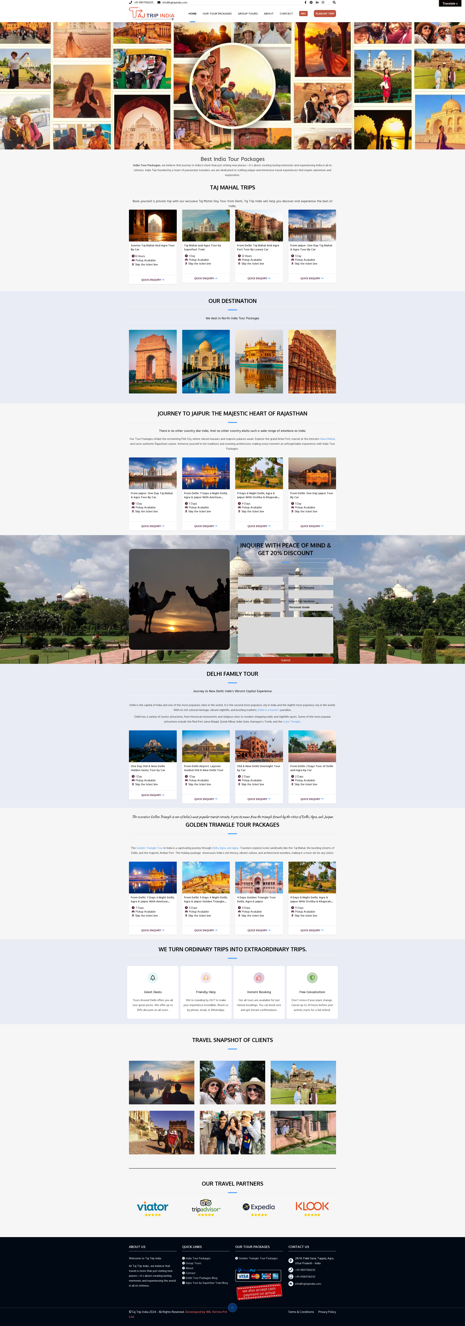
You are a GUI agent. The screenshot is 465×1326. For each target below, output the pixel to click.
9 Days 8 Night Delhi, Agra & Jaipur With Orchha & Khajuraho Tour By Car (258, 497)
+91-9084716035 (305, 1276)
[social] (305, 2)
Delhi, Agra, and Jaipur (225, 848)
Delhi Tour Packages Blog (201, 1278)
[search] (334, 2)
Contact (286, 13)
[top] (232, 1307)
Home (193, 13)
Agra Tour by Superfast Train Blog (207, 1283)
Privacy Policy (327, 1312)
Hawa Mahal (327, 439)
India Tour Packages (198, 1258)
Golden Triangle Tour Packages (258, 1258)
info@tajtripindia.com (174, 2)
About (269, 13)
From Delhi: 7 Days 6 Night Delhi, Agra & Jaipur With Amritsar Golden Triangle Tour (206, 497)
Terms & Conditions (301, 1312)
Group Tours (248, 13)
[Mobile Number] (159, 2)
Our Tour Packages (217, 13)
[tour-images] (153, 225)
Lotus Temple (291, 721)
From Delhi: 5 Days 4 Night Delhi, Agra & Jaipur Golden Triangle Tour (206, 901)
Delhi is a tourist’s (269, 710)
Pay (303, 13)
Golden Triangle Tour (149, 848)
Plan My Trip (325, 13)
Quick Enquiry (151, 279)
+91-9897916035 (143, 2)
